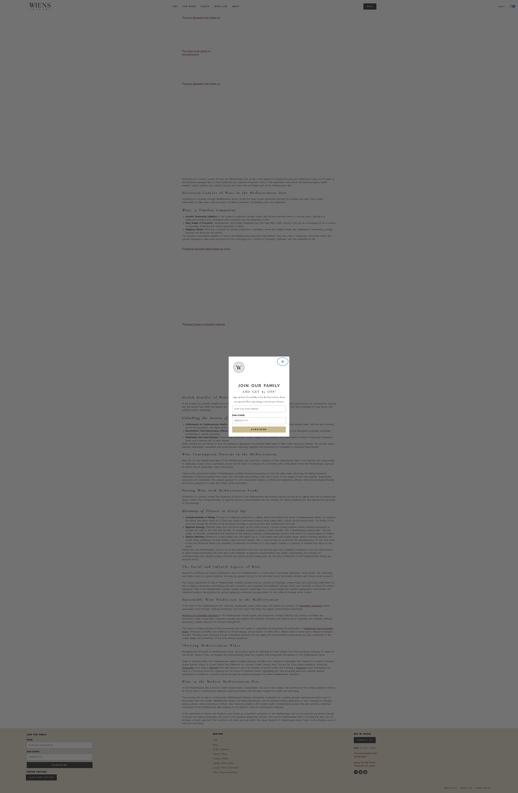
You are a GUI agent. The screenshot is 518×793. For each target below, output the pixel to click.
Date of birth (238, 415)
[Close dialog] (282, 362)
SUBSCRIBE (259, 429)
